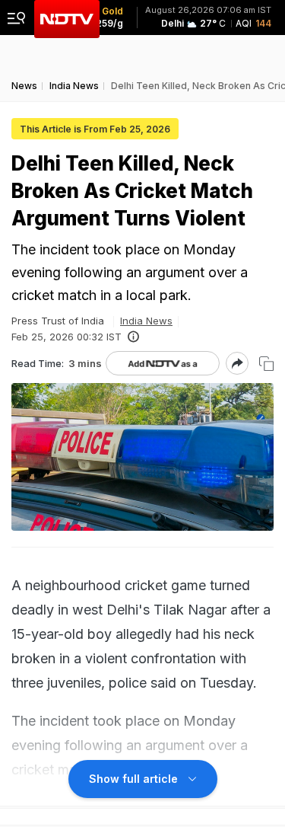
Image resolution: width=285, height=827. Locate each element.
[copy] (266, 363)
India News (146, 321)
